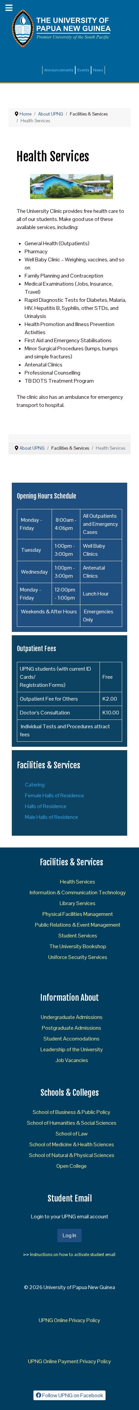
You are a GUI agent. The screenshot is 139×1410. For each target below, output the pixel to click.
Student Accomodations (72, 1038)
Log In (69, 1235)
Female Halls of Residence (54, 795)
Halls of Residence (45, 806)
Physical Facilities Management (78, 914)
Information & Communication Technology (78, 892)
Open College (71, 1165)
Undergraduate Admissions (72, 1017)
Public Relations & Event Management (77, 924)
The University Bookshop (77, 946)
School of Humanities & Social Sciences (71, 1122)
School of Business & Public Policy (71, 1112)
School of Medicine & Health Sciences (71, 1144)
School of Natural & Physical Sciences (71, 1155)
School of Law (72, 1133)
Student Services (77, 935)
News (98, 70)
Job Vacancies (71, 1060)
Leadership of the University (71, 1049)
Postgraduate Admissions (71, 1027)
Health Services (77, 881)
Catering (35, 784)
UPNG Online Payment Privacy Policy (69, 1361)
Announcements (58, 70)
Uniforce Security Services (77, 957)
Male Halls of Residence (51, 817)
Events (83, 70)
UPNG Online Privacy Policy (69, 1320)
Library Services (77, 903)
